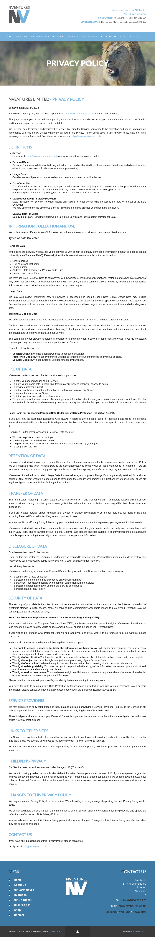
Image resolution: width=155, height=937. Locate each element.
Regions (58, 36)
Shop (123, 36)
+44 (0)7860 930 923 (133, 900)
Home (9, 36)
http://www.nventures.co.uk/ (79, 113)
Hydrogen (73, 36)
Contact (135, 36)
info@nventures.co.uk (123, 10)
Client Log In (108, 36)
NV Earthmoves (40, 36)
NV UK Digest (89, 36)
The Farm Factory (139, 931)
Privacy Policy (54, 931)
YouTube (128, 13)
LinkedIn (140, 10)
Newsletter (140, 13)
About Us (21, 36)
